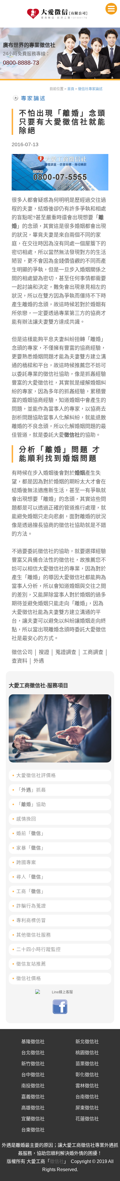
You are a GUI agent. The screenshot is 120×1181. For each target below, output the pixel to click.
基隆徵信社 (33, 1041)
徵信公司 (22, 652)
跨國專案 (26, 862)
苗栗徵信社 (87, 1063)
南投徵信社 (33, 1085)
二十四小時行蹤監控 (38, 949)
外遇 (38, 661)
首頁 (70, 89)
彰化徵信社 (87, 1074)
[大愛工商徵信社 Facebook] (60, 1013)
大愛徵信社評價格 (36, 775)
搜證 (44, 652)
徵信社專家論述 (90, 89)
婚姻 (80, 473)
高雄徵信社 (33, 1107)
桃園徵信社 (87, 1052)
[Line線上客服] (60, 992)
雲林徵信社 (87, 1085)
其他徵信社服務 (33, 934)
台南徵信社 (87, 1096)
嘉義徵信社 (33, 1096)
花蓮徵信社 (87, 1118)
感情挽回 (26, 818)
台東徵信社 (33, 1129)
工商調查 (92, 652)
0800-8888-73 (21, 62)
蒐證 (60, 652)
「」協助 (31, 804)
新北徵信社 (87, 1041)
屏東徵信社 (87, 1107)
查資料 (19, 661)
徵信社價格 (28, 978)
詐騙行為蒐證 (31, 905)
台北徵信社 (33, 1052)
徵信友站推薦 (31, 963)
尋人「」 (31, 876)
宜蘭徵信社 (33, 1118)
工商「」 (31, 891)
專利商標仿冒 (31, 920)
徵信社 (72, 435)
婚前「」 (31, 833)
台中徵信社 (33, 1074)
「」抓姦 (31, 789)
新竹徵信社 (33, 1063)
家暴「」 (31, 847)
